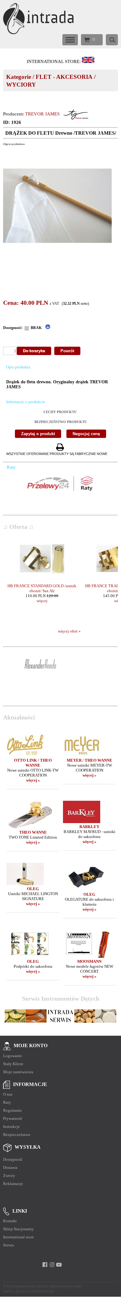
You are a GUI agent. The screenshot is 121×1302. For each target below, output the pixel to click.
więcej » (33, 780)
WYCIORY (21, 84)
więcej (42, 600)
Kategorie (18, 77)
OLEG (33, 888)
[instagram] (52, 1264)
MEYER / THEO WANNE (89, 760)
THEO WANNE (33, 832)
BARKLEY (89, 826)
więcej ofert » (69, 631)
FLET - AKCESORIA (64, 77)
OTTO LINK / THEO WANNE (33, 763)
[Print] (60, 447)
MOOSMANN (89, 961)
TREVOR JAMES (42, 113)
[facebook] (44, 1264)
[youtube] (59, 1264)
